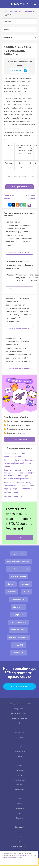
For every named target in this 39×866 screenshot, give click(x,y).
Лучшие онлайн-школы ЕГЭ (19, 846)
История (25, 584)
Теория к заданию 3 (12, 492)
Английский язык (18, 599)
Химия (26, 591)
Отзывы (19, 841)
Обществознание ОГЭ (18, 637)
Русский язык (18, 553)
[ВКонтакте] (10, 205)
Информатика (18, 614)
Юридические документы (19, 713)
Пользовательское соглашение (12, 858)
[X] (13, 205)
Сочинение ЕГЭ (19, 837)
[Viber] (29, 205)
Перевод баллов (19, 832)
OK (19, 861)
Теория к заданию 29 (13, 496)
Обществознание (18, 576)
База (20, 747)
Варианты (19, 818)
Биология (12, 591)
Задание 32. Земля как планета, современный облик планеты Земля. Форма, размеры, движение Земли (19, 485)
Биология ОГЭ (18, 652)
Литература (18, 607)
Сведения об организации (19, 718)
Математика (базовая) (18, 569)
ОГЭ (19, 799)
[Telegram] (21, 205)
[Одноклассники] (17, 205)
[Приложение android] (19, 723)
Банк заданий (19, 827)
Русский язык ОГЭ (18, 622)
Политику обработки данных (25, 856)
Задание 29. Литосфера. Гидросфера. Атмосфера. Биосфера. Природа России (19, 463)
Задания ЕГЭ (19, 808)
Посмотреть (17, 70)
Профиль (21, 742)
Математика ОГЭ (18, 630)
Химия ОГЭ (18, 645)
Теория (19, 803)
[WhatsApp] (24, 205)
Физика (11, 584)
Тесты (19, 813)
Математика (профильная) (18, 561)
